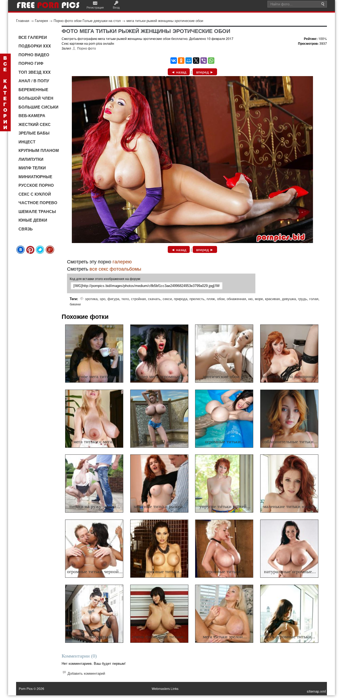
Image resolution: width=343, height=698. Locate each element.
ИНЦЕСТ (26, 142)
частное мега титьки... (95, 376)
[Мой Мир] (188, 60)
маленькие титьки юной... (290, 506)
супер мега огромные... (160, 376)
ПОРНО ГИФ (30, 63)
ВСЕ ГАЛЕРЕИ (32, 37)
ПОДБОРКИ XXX (34, 46)
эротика (91, 298)
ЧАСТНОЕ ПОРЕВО (37, 203)
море (259, 298)
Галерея (41, 20)
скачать (154, 298)
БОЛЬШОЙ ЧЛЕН (35, 98)
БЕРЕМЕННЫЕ (33, 89)
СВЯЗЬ (25, 229)
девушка (289, 298)
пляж (211, 298)
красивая (272, 298)
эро (102, 298)
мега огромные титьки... (290, 636)
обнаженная (236, 298)
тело (125, 298)
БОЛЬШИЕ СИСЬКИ (38, 107)
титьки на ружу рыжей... (94, 506)
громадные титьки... (95, 636)
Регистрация (95, 7)
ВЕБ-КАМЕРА (31, 115)
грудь (302, 298)
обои (221, 298)
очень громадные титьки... (159, 636)
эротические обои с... (225, 376)
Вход (116, 7)
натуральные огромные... (290, 571)
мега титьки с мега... (94, 441)
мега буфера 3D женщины (160, 441)
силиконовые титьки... (159, 571)
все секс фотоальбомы (115, 268)
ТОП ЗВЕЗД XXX (34, 72)
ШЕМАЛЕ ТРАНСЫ (37, 211)
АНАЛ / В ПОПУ (33, 81)
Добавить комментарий (86, 673)
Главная (22, 20)
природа (180, 298)
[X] (196, 60)
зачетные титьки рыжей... (160, 506)
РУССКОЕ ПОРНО (36, 185)
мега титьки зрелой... (225, 636)
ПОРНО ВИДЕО (33, 55)
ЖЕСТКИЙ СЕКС (34, 124)
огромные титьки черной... (95, 571)
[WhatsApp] (211, 60)
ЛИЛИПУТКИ (30, 159)
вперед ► (205, 71)
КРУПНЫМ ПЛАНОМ (38, 150)
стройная (138, 298)
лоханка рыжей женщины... (290, 376)
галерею (122, 261)
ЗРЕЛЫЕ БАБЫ (34, 133)
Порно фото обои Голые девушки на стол (87, 20)
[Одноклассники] (181, 60)
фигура (113, 298)
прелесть (196, 298)
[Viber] (203, 60)
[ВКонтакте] (173, 60)
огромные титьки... (225, 441)
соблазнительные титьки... (290, 441)
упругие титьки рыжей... (225, 506)
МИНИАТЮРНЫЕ (35, 177)
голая (313, 298)
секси (167, 298)
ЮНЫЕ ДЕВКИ (32, 220)
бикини (75, 304)
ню (250, 298)
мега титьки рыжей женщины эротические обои (164, 20)
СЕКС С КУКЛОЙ (34, 194)
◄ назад (178, 71)
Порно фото (86, 48)
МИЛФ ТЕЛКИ (32, 168)
